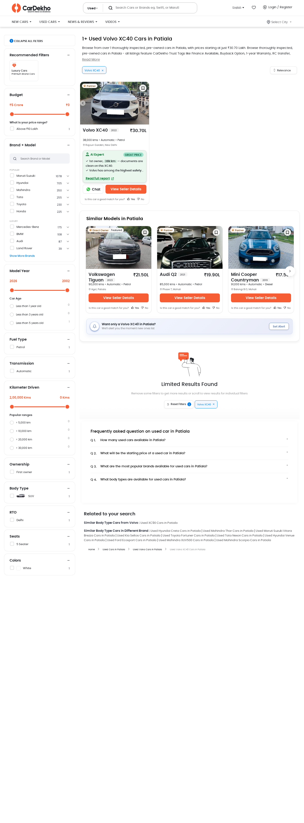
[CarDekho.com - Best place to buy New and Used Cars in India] (31, 8)
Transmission (22, 363)
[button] (115, 166)
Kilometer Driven (24, 387)
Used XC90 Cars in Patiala (159, 523)
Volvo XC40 (100, 130)
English (237, 7)
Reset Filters (180, 404)
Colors (15, 560)
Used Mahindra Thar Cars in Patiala (228, 531)
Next (146, 103)
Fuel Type (18, 339)
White (27, 568)
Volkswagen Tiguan (102, 277)
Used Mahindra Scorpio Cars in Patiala (243, 540)
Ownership (19, 464)
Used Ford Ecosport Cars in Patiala (131, 540)
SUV (31, 496)
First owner (24, 472)
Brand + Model (23, 145)
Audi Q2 (172, 275)
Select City (279, 22)
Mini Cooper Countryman (249, 277)
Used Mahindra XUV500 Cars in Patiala (186, 540)
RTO (13, 512)
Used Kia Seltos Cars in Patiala (138, 535)
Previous (82, 103)
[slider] (12, 114)
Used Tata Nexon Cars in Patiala (240, 535)
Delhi (19, 520)
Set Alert (279, 326)
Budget (16, 95)
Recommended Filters (29, 55)
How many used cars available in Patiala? (128, 440)
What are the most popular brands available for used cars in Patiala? (149, 466)
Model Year (20, 271)
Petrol (20, 347)
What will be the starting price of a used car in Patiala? (138, 453)
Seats (15, 536)
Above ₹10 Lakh (27, 129)
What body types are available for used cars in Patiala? (138, 479)
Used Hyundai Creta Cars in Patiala (175, 531)
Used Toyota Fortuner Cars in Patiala (189, 535)
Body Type (19, 488)
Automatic (24, 371)
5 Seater (22, 544)
